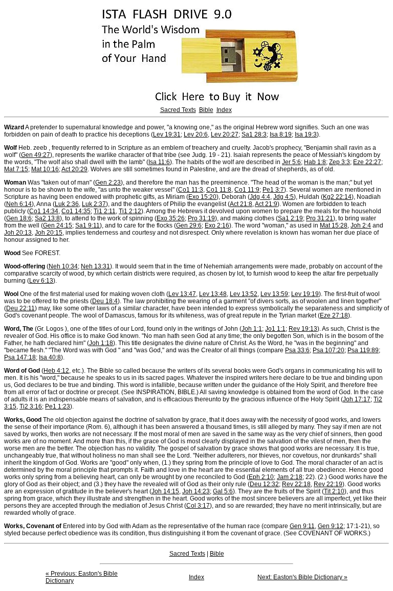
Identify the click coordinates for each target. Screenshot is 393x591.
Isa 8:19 (281, 134)
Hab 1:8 (315, 162)
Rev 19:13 (303, 328)
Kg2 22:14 (337, 196)
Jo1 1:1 (275, 328)
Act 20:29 (74, 169)
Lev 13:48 (213, 294)
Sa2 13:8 (47, 218)
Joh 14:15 (165, 491)
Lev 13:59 (274, 294)
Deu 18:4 (105, 301)
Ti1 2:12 (130, 211)
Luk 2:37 (94, 204)
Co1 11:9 (246, 189)
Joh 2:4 (361, 225)
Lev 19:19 (305, 294)
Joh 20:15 (48, 232)
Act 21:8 (241, 204)
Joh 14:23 (196, 491)
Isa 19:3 (306, 134)
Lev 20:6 (196, 134)
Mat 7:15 (16, 169)
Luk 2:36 (67, 204)
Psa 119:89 (363, 350)
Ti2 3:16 (30, 406)
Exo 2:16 (217, 225)
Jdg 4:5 (283, 196)
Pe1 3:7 (273, 189)
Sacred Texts (178, 109)
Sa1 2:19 (290, 218)
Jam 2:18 (289, 477)
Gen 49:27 (35, 154)
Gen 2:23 (108, 182)
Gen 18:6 (19, 218)
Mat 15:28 (333, 225)
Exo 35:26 (171, 218)
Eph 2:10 (261, 477)
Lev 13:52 (243, 294)
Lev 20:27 (224, 134)
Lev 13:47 (182, 294)
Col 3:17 (198, 505)
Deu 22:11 (20, 308)
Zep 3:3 (339, 162)
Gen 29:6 (189, 225)
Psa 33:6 (297, 350)
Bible (206, 109)
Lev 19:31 (167, 134)
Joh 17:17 (356, 399)
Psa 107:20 (328, 350)
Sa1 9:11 (87, 225)
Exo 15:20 (202, 196)
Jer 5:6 (291, 162)
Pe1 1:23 (57, 406)
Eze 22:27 (367, 162)
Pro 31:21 (319, 218)
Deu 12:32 (264, 484)
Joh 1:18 (101, 343)
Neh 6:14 (19, 204)
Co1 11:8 (218, 189)
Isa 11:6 (159, 162)
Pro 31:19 (201, 218)
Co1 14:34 (43, 211)
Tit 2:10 (334, 491)
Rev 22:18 (296, 484)
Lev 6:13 (41, 280)
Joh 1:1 (252, 328)
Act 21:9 (266, 204)
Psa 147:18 (20, 357)
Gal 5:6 (223, 491)
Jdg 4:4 (260, 196)
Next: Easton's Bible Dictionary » (302, 577)
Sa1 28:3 (254, 134)
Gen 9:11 (302, 526)
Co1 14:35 (76, 211)
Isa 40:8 (50, 357)
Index (224, 109)
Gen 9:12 (330, 526)
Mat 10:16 (45, 169)
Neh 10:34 (63, 266)
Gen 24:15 (57, 225)
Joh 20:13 (18, 232)
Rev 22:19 (328, 484)
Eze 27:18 (334, 315)
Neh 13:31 (95, 266)
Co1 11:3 (190, 189)
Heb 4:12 (56, 370)
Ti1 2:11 (105, 211)
